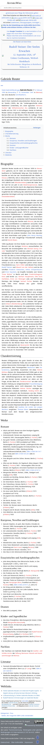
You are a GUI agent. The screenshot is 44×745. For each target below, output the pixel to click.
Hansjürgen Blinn (15, 582)
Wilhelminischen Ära (19, 108)
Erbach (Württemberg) (14, 304)
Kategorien (5, 713)
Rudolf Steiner (7, 267)
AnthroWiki (14, 3)
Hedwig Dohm (33, 391)
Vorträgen (35, 22)
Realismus (31, 367)
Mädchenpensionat (30, 185)
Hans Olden (20, 265)
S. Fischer (33, 437)
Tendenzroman (25, 381)
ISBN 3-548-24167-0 (33, 470)
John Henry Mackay (34, 235)
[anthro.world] (17, 18)
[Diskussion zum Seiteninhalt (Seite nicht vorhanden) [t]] (6, 84)
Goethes (21, 407)
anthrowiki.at (6, 18)
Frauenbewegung (35, 384)
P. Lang (28, 668)
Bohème (25, 246)
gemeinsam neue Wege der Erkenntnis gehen (22, 13)
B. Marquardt (34, 571)
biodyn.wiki (11, 20)
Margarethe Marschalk (16, 622)
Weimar (39, 92)
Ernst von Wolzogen (18, 279)
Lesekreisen (15, 22)
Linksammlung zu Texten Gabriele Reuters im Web (21, 695)
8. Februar (38, 90)
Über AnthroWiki (17, 742)
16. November (24, 92)
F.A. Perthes (24, 634)
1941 (31, 92)
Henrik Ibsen (12, 240)
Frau (11, 713)
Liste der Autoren (34, 706)
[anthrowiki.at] (35, 15)
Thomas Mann (23, 409)
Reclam (31, 547)
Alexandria (12, 92)
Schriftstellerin (20, 95)
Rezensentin (24, 345)
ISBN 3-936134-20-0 (22, 454)
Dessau (4, 178)
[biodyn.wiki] (37, 18)
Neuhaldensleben (8, 196)
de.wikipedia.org (6, 704)
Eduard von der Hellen (24, 267)
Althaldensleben (20, 182)
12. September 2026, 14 (24, 55)
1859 (3, 92)
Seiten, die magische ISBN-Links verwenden (17, 715)
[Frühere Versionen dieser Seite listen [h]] (37, 84)
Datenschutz (5, 742)
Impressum (29, 742)
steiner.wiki (33, 20)
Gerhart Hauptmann (25, 276)
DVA (10, 475)
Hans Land (17, 547)
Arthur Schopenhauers (34, 269)
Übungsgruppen (25, 22)
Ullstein (17, 470)
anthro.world (27, 18)
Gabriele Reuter (13, 703)
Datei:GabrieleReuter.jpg (11, 90)
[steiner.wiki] (23, 20)
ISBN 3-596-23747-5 (21, 585)
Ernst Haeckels (10, 272)
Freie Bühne (7, 274)
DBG (33, 510)
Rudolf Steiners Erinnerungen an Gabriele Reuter (20, 698)
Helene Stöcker (26, 388)
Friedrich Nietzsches (16, 269)
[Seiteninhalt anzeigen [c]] (2, 84)
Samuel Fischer (26, 281)
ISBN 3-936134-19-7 (34, 451)
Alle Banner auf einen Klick (22, 42)
